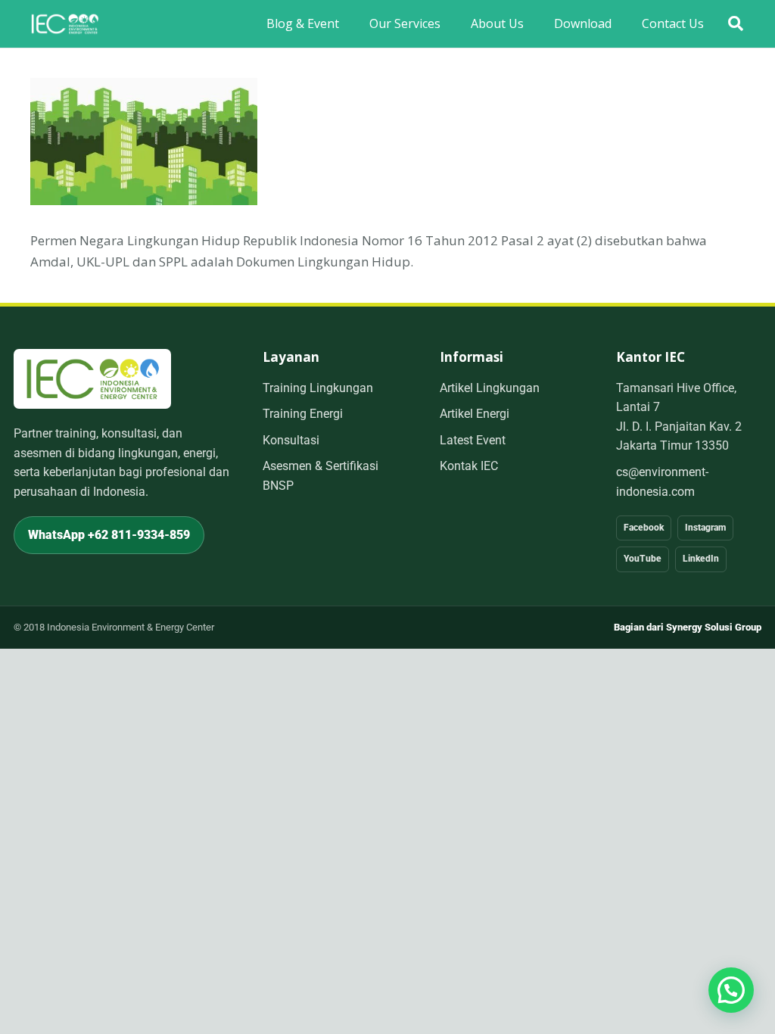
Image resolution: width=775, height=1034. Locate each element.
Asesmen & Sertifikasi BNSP (320, 476)
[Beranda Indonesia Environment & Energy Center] (92, 379)
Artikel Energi (474, 413)
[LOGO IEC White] (64, 24)
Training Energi (303, 413)
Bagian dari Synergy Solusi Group (687, 627)
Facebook (644, 527)
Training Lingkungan (318, 388)
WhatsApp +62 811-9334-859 (109, 535)
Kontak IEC (469, 466)
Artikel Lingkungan (490, 388)
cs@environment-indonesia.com (662, 482)
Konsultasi (291, 440)
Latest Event (473, 440)
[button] (735, 24)
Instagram (705, 527)
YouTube (642, 558)
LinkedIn (701, 558)
